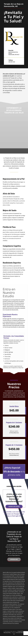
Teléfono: (10, 60)
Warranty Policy (7, 632)
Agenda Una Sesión (14, 506)
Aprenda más (14, 559)
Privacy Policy (21, 631)
